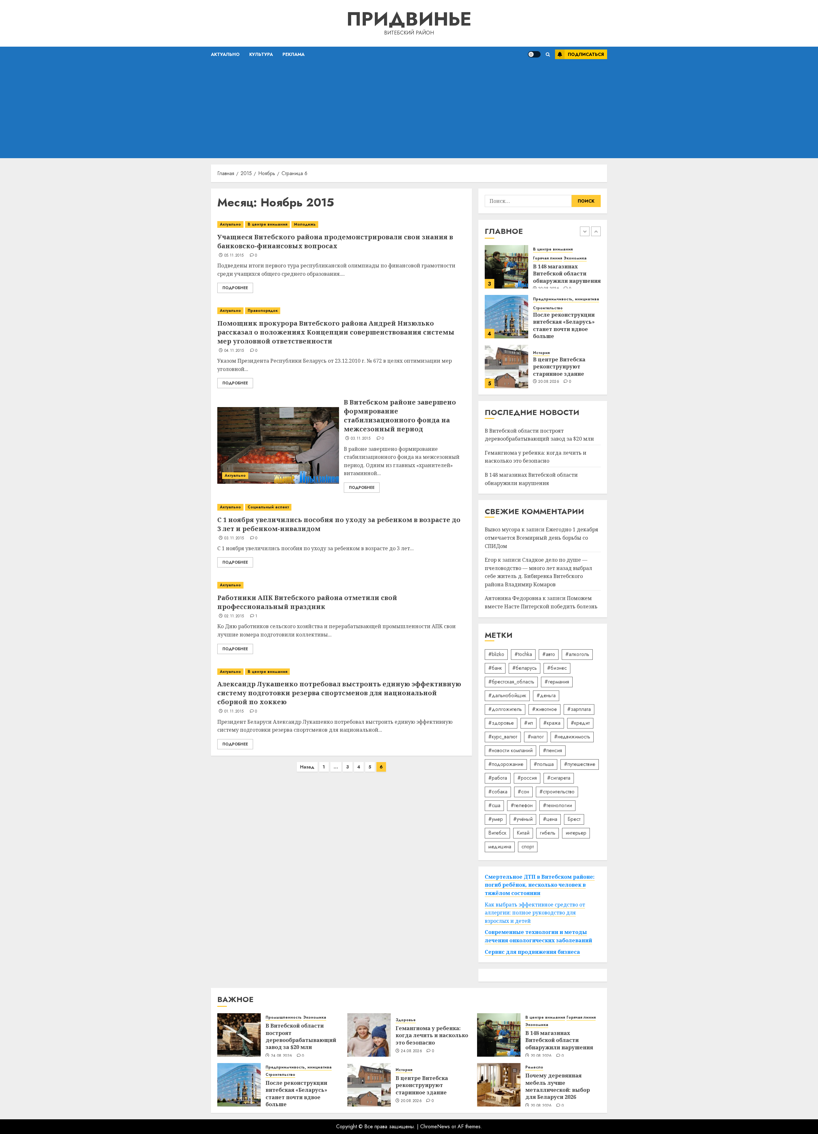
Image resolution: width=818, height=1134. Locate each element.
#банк (495, 668)
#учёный (523, 819)
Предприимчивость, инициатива (566, 299)
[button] (548, 54)
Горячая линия (547, 258)
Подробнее (235, 288)
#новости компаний (510, 750)
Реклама (293, 54)
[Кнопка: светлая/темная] (534, 54)
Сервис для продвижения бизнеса (532, 951)
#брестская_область (511, 681)
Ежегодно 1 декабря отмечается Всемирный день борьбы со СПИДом (541, 537)
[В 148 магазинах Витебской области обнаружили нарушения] (506, 267)
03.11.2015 (361, 438)
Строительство (548, 308)
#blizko (496, 654)
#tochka (523, 654)
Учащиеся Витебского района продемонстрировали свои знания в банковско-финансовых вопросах (335, 241)
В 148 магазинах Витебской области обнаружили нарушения (567, 273)
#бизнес (557, 668)
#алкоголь (577, 654)
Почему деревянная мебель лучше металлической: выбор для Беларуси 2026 (557, 1086)
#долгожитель (505, 709)
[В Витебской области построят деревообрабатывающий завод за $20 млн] (239, 1035)
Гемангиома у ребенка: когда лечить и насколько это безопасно (535, 457)
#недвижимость (572, 736)
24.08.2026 (281, 1056)
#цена (550, 819)
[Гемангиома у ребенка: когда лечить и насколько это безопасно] (369, 1035)
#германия (556, 681)
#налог (536, 736)
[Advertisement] (409, 110)
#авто (548, 654)
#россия (527, 778)
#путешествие (579, 764)
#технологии (557, 805)
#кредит (580, 723)
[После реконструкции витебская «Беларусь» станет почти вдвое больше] (506, 316)
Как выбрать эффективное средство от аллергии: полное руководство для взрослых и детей (535, 912)
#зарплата (579, 709)
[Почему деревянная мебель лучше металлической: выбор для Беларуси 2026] (499, 1085)
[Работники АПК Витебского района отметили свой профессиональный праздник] (341, 585)
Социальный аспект (268, 507)
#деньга (546, 695)
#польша (544, 764)
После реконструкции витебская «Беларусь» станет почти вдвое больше (564, 325)
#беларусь (524, 668)
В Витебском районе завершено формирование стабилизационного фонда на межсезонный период (400, 415)
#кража (551, 723)
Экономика (575, 258)
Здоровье (406, 1020)
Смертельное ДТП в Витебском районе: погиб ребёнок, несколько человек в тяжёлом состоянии (540, 885)
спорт (527, 846)
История (541, 353)
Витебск (497, 833)
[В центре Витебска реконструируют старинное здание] (506, 366)
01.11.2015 (234, 711)
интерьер (576, 833)
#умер (495, 819)
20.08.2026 (548, 381)
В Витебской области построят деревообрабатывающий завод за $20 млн (301, 1036)
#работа (497, 778)
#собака (497, 791)
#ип (528, 723)
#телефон (522, 805)
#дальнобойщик (507, 695)
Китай (523, 833)
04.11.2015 (234, 350)
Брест (574, 819)
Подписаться (586, 54)
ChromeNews (435, 1126)
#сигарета (558, 778)
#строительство (557, 791)
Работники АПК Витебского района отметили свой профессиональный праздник (307, 602)
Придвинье (409, 19)
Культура (261, 54)
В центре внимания (267, 224)
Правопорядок (263, 310)
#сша (494, 805)
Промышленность (284, 1017)
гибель (547, 833)
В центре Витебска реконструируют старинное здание (559, 366)
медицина (499, 846)
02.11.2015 (234, 616)
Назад (307, 767)
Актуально (225, 54)
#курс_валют (502, 736)
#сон (523, 791)
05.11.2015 (234, 255)
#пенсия (552, 750)
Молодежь (305, 224)
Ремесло (534, 1067)
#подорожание (505, 764)
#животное (544, 709)
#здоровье (501, 723)
